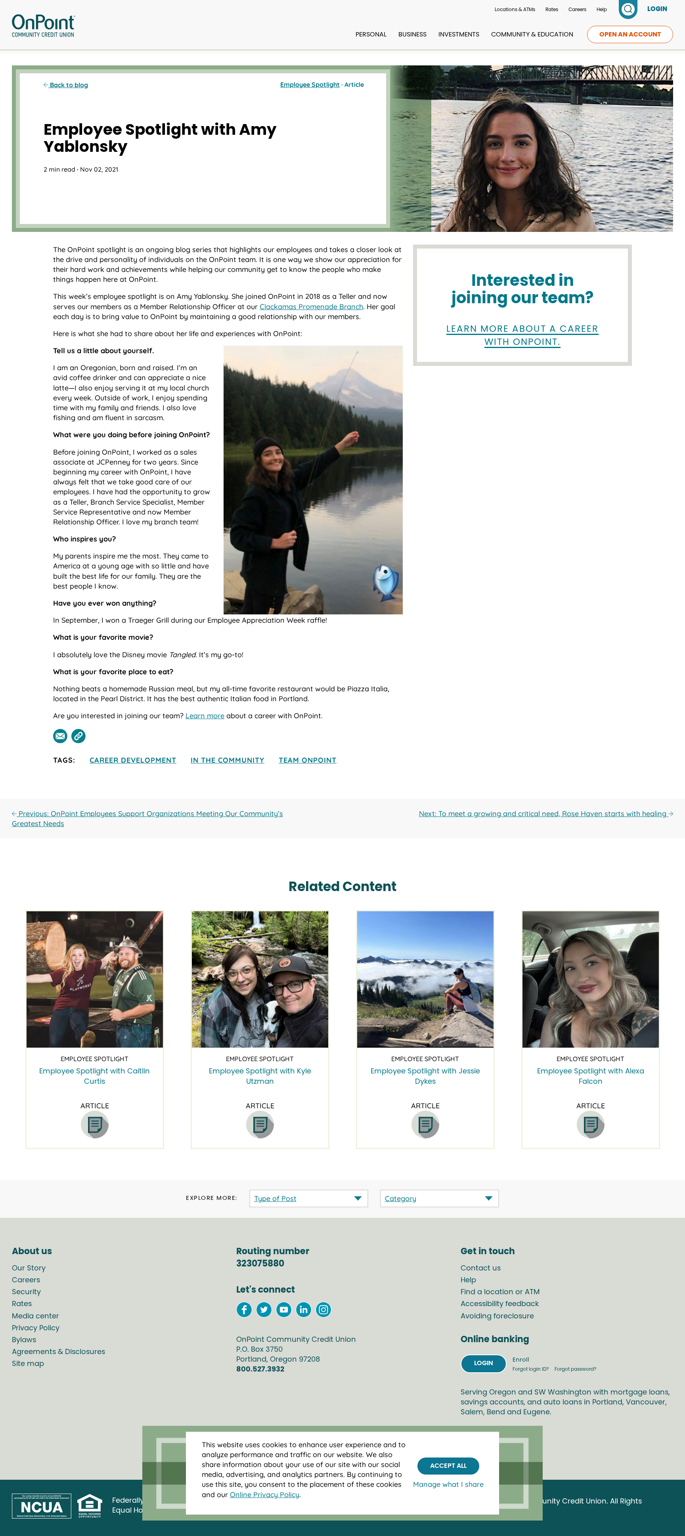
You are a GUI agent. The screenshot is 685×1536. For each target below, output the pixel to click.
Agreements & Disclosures (58, 1352)
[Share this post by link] (78, 736)
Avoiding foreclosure (497, 1316)
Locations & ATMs (515, 9)
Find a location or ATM (500, 1292)
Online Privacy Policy (264, 1494)
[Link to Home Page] (43, 27)
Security (26, 1292)
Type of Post (275, 1198)
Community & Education (532, 34)
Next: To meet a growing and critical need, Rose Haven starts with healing (543, 813)
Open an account (630, 34)
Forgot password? (575, 1369)
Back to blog (68, 85)
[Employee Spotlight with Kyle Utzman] (260, 979)
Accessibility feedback (500, 1304)
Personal (371, 34)
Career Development (133, 760)
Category (400, 1198)
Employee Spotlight (310, 84)
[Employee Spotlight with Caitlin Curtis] (95, 979)
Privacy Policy (35, 1328)
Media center (35, 1316)
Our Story (29, 1268)
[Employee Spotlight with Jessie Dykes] (425, 979)
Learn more (205, 715)
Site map (28, 1364)
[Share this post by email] (60, 736)
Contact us (481, 1268)
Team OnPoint (308, 760)
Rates (551, 9)
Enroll (521, 1360)
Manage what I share (448, 1484)
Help (602, 9)
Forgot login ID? (531, 1369)
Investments (458, 34)
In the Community (227, 760)
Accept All (448, 1466)
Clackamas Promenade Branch (311, 306)
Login (483, 1363)
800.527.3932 (260, 1369)
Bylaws (24, 1340)
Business (412, 34)
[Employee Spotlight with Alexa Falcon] (590, 979)
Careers (577, 9)
